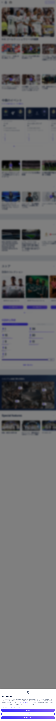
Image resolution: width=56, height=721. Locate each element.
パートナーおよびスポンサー (26, 702)
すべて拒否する (28, 713)
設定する (28, 710)
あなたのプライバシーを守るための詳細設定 (10, 707)
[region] (28, 705)
